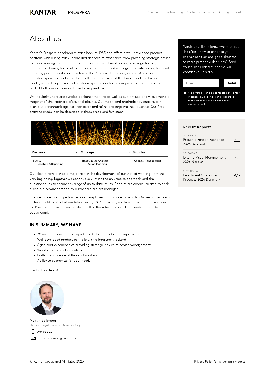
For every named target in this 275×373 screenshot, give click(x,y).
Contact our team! (44, 270)
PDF (237, 140)
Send (232, 83)
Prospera (79, 13)
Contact (240, 12)
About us (153, 12)
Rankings (224, 12)
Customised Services (200, 12)
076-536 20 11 (46, 331)
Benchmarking (173, 12)
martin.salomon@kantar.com (58, 338)
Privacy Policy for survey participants (219, 361)
